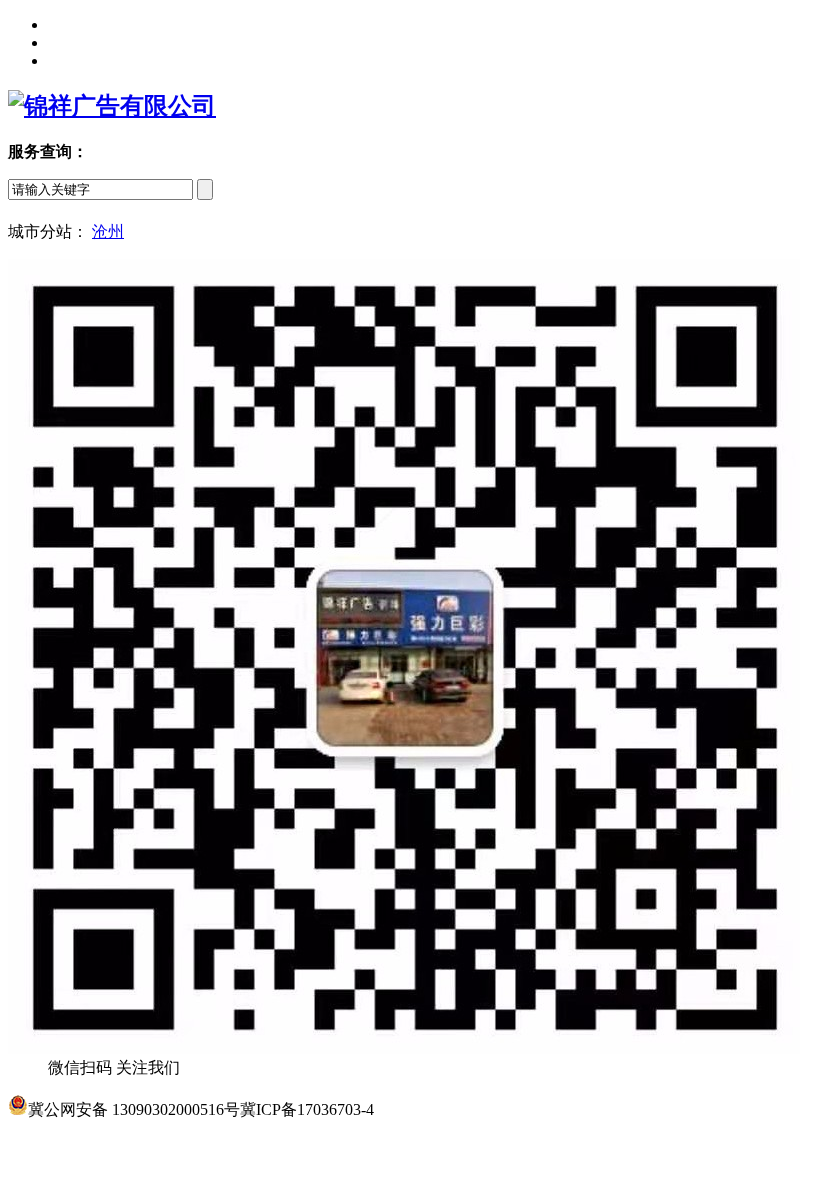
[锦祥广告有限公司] (112, 106)
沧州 (108, 231)
